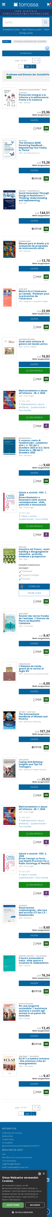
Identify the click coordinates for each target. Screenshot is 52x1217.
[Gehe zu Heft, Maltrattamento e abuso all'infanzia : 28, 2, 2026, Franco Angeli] (9, 399)
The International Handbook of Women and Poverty (33, 717)
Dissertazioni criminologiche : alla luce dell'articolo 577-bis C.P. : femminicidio (33, 911)
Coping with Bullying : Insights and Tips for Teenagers (31, 764)
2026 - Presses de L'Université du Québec (33, 301)
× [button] (43, 1174)
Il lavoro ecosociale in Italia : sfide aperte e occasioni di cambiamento (34, 961)
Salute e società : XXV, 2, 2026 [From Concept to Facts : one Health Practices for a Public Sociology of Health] (34, 858)
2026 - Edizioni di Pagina (28, 347)
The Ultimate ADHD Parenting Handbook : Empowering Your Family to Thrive (33, 146)
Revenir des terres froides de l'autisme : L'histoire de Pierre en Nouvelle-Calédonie (34, 619)
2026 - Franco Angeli (26, 396)
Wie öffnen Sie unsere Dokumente (17, 1157)
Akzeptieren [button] (13, 1205)
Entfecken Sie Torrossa (12, 1133)
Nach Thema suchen (32, 29)
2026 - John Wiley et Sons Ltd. (29, 153)
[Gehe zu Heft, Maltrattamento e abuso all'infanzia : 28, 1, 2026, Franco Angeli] (9, 815)
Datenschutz (7, 1136)
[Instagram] (47, 1180)
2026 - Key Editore (25, 455)
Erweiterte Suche (11, 29)
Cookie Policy (8, 1139)
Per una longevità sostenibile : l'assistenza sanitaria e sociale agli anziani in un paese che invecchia (33, 1010)
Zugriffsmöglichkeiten (11, 1164)
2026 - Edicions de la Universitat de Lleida (33, 674)
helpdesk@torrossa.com (17, 1167)
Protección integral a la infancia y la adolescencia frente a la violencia (34, 97)
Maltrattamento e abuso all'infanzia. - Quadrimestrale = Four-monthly (33, 407)
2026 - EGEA (23, 559)
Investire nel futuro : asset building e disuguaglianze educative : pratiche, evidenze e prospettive (34, 553)
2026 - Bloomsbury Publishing (30, 722)
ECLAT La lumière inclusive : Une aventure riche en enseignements (34, 1061)
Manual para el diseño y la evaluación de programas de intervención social (34, 246)
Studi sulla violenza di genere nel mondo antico (33, 342)
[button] (45, 22)
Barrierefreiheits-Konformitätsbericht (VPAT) (20, 1146)
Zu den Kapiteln (34, 370)
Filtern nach (26, 53)
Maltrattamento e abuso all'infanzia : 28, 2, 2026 (33, 392)
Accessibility (7, 1143)
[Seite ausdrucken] (47, 48)
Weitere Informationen (11, 1199)
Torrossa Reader (9, 1161)
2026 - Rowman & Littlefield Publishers (33, 769)
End (27, 66)
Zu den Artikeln (34, 417)
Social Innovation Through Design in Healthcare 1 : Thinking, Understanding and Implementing (34, 197)
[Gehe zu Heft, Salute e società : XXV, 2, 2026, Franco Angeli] (9, 862)
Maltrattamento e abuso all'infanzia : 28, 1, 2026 (33, 808)
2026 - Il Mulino (24, 966)
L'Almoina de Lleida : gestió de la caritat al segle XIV (31, 669)
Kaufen (34, 120)
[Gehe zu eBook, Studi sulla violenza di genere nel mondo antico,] (9, 347)
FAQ (4, 1154)
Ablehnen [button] (35, 1205)
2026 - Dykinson (25, 102)
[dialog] (23, 1193)
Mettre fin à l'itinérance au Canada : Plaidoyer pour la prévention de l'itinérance (34, 295)
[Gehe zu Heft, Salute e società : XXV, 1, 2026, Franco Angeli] (9, 501)
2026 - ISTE (22, 203)
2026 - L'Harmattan (26, 626)
